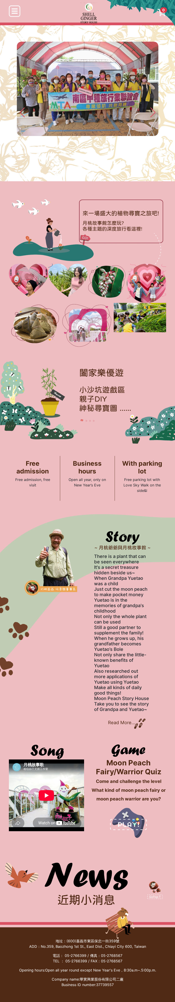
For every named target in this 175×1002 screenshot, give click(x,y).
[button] (153, 112)
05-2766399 (75, 955)
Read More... (122, 722)
